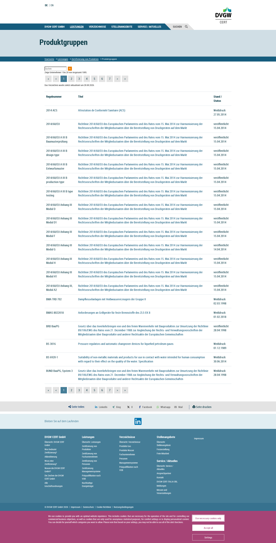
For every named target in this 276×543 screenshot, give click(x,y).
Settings (208, 537)
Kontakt (160, 477)
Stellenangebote (121, 26)
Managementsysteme (128, 462)
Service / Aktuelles (149, 26)
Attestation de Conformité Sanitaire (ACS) (101, 110)
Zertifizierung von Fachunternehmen (90, 455)
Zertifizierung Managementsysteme (91, 470)
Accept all (208, 527)
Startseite (49, 59)
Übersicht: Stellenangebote (164, 443)
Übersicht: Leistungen (91, 441)
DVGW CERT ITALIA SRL (167, 481)
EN (52, 5)
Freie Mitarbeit (163, 453)
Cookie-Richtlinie (104, 507)
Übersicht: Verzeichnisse (129, 441)
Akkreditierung (51, 456)
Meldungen (161, 485)
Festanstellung (163, 449)
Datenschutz (88, 507)
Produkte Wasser (126, 450)
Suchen (177, 26)
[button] (101, 407)
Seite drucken (203, 407)
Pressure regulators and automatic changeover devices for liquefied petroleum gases (125, 344)
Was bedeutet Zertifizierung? (51, 451)
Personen (123, 458)
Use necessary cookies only (208, 518)
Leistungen (77, 26)
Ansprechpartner (164, 473)
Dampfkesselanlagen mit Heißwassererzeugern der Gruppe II (112, 299)
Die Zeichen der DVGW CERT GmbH (54, 477)
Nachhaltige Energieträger (87, 484)
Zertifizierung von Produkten (85, 59)
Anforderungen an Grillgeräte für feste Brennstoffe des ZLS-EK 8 (114, 312)
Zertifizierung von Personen (89, 462)
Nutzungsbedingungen (124, 507)
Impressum (199, 438)
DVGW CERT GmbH (55, 26)
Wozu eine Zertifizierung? (51, 462)
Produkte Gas (125, 446)
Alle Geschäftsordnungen (54, 484)
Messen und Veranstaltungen (164, 491)
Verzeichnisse (97, 26)
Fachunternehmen (127, 454)
